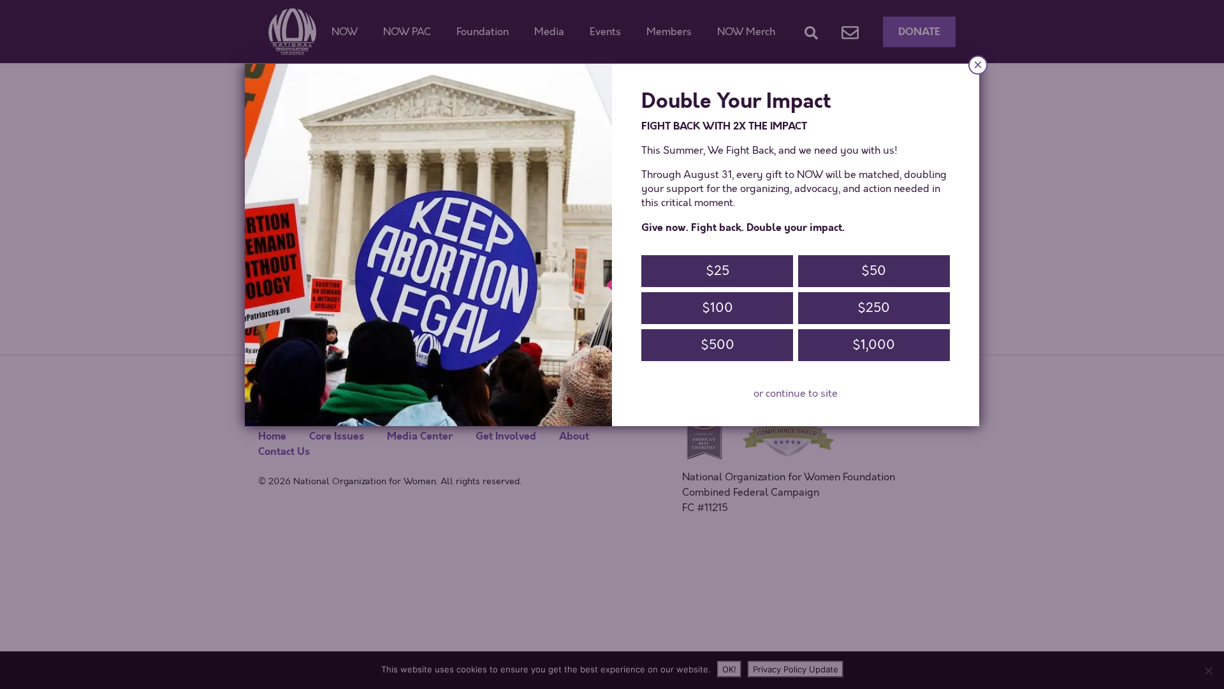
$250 (873, 307)
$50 (873, 270)
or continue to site (796, 394)
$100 (717, 307)
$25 (717, 270)
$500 (717, 344)
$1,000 (873, 344)
